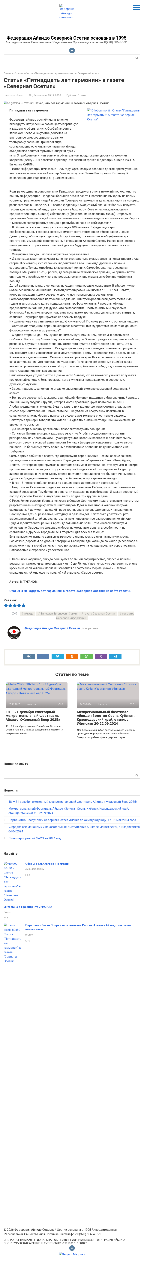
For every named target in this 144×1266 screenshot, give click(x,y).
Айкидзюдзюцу (34, 868)
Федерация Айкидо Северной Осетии (52, 628)
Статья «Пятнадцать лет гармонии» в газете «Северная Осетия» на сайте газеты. (70, 591)
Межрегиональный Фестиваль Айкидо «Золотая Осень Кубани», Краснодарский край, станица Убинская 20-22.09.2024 (106, 718)
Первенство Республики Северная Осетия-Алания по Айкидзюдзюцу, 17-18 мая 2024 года (72, 820)
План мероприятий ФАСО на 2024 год (34, 838)
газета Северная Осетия (99, 613)
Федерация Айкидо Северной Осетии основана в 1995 (66, 38)
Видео (7, 911)
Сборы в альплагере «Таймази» (47, 863)
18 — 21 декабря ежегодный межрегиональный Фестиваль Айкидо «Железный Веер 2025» (33, 716)
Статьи (82, 95)
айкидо (29, 613)
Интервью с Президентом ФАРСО (28, 907)
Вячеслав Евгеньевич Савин (59, 613)
